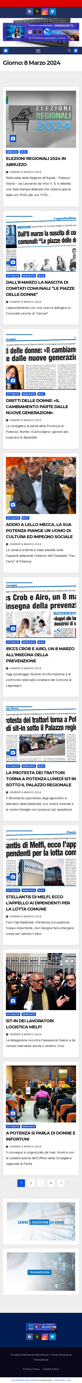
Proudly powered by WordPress (30, 1354)
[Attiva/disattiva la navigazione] (38, 50)
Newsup (64, 1354)
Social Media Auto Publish (25, 1380)
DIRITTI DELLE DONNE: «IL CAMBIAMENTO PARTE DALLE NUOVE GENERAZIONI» (37, 406)
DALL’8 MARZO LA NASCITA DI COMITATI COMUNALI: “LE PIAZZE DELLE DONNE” (40, 288)
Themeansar (40, 1359)
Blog (24, 152)
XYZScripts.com (62, 1380)
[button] (69, 50)
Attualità (13, 276)
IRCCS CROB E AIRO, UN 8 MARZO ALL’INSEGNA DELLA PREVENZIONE (40, 654)
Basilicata (29, 276)
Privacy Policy (31, 1368)
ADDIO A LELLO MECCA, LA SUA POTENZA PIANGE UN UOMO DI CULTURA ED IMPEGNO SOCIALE (39, 530)
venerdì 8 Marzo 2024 (25, 172)
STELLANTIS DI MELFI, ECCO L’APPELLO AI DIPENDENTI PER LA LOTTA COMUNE (38, 903)
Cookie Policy (51, 1368)
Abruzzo (12, 152)
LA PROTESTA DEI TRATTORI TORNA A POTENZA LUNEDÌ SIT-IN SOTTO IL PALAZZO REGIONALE (41, 778)
